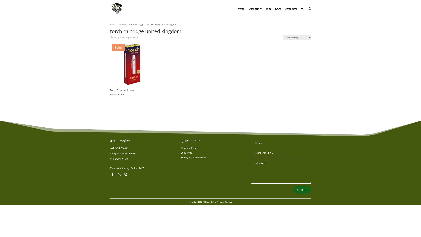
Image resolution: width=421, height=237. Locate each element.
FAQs (278, 8)
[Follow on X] (119, 174)
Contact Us (291, 8)
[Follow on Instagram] (125, 174)
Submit (302, 189)
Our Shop (253, 8)
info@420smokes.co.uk (122, 153)
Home (241, 8)
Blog (268, 8)
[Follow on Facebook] (112, 174)
